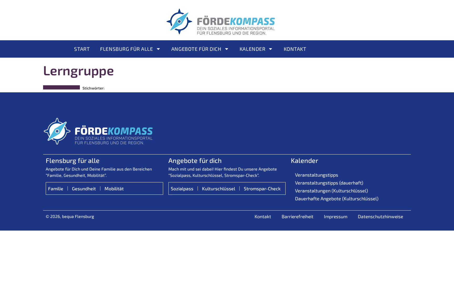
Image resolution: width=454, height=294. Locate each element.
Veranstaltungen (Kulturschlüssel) (331, 190)
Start (82, 49)
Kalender (253, 49)
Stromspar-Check (262, 188)
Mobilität (114, 188)
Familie (55, 188)
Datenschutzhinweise (380, 216)
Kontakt (295, 49)
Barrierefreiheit (297, 216)
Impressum (335, 216)
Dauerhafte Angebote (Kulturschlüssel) (336, 198)
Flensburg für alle (126, 49)
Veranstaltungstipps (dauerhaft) (329, 183)
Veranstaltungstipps (316, 175)
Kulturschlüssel (218, 188)
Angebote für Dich (196, 49)
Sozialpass (182, 188)
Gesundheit (84, 188)
